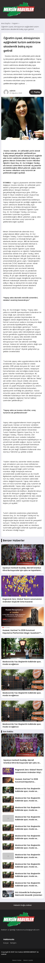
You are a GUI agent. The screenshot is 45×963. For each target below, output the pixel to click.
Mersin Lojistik (28, 960)
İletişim (13, 943)
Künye (6, 943)
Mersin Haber (16, 960)
